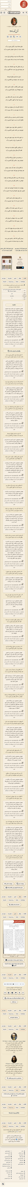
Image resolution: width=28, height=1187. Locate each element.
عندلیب (8, 988)
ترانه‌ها (17, 281)
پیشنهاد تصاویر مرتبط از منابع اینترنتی (15, 960)
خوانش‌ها (10, 278)
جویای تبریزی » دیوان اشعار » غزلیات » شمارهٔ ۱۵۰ (14, 1041)
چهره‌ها (21, 1175)
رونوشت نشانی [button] (9, 884)
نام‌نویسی (20, 1138)
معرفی (22, 1171)
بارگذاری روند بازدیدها (14, 1113)
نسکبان (8, 1168)
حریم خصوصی (7, 1178)
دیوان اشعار (14, 26)
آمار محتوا (21, 1179)
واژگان (20, 278)
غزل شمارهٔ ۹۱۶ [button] (18, 988)
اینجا (11, 989)
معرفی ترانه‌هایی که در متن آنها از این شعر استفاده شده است (14, 1094)
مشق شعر (4, 278)
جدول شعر (21, 1155)
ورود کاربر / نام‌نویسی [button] (15, 12)
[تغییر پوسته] (3, 1184)
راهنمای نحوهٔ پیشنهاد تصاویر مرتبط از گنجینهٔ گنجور (14, 964)
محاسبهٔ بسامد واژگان (15, 904)
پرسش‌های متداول (19, 1173)
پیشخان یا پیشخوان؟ (6, 1166)
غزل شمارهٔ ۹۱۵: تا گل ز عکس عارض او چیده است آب (6, 249)
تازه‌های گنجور (20, 1164)
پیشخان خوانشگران (6, 1164)
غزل (12, 293)
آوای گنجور (8, 1162)
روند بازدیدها (11, 281)
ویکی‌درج (12, 296)
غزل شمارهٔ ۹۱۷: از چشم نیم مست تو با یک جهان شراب (21, 249)
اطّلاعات (24, 278)
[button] (26, 12)
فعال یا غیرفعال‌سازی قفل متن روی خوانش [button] (15, 998)
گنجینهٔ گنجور (7, 1158)
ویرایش (6, 344)
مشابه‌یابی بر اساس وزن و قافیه (15, 1078)
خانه (22, 1151)
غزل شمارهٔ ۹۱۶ (14, 31)
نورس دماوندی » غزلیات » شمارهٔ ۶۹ (14, 1064)
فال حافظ (21, 1157)
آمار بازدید (8, 1173)
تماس (9, 1176)
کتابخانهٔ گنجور (7, 1157)
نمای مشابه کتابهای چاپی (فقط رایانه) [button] (15, 887)
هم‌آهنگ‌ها (23, 281)
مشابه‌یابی (21, 1162)
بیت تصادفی (21, 1153)
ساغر (9, 1155)
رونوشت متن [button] (21, 884)
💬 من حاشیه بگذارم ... (12, 1132)
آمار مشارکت (7, 1171)
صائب (19, 26)
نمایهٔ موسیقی (20, 1158)
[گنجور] (24, 4)
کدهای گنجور (7, 1151)
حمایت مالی (21, 1177)
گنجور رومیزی (7, 1153)
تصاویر (15, 278)
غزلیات (9, 26)
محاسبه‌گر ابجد (7, 1160)
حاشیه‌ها (4, 281)
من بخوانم (14, 1002)
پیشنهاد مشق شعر (14, 1017)
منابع (9, 1174)
